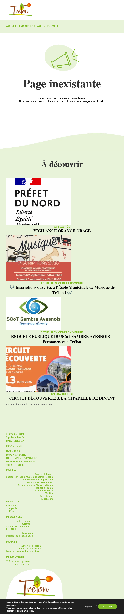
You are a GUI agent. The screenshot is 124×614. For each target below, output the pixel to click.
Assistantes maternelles (39, 482)
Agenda (56, 394)
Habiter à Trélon (44, 488)
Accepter (107, 606)
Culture (67, 394)
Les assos (27, 533)
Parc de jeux (46, 496)
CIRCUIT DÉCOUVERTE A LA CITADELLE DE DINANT (62, 398)
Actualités (62, 226)
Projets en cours (44, 490)
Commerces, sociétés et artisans (35, 485)
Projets (13, 511)
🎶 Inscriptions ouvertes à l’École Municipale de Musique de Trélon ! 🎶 (62, 289)
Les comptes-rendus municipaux (23, 551)
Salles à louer (23, 521)
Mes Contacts (22, 564)
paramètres (27, 610)
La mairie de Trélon (30, 546)
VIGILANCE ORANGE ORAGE (62, 231)
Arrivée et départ (44, 474)
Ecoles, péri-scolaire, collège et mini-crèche (29, 477)
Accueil (11, 26)
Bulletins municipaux (30, 548)
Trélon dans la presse (18, 561)
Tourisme (25, 523)
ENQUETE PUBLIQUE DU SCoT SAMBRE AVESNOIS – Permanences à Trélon (62, 339)
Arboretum (47, 499)
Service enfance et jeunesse (38, 479)
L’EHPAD (48, 493)
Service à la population (18, 526)
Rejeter (88, 606)
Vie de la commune (70, 283)
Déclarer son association (19, 536)
